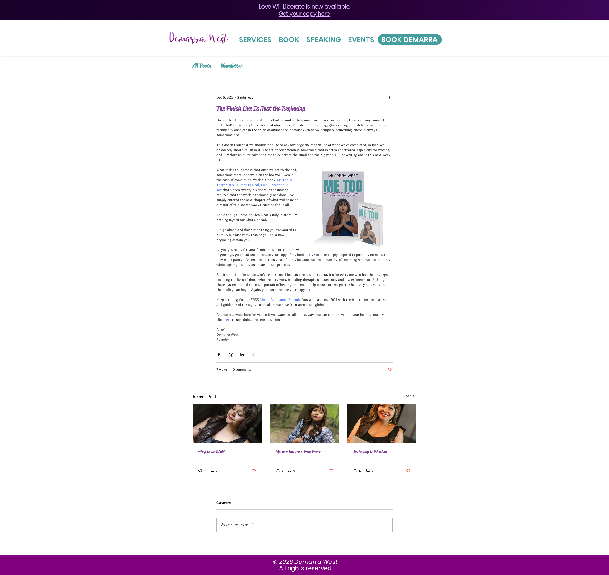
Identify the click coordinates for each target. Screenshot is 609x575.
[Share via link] (253, 354)
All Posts (202, 66)
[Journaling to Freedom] (381, 423)
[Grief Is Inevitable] (227, 423)
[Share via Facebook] (218, 354)
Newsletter (231, 66)
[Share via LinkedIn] (242, 354)
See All (411, 396)
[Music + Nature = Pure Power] (304, 423)
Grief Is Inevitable (212, 451)
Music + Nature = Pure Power (298, 451)
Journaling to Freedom (370, 451)
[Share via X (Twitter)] (230, 354)
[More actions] (390, 97)
